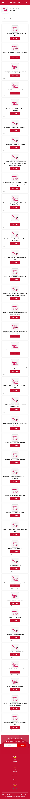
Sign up (22, 745)
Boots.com (15, 763)
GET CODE (15, 38)
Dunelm (15, 771)
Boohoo (15, 761)
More (4, 40)
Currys (15, 769)
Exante (15, 772)
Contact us (15, 779)
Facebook (14, 788)
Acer (15, 759)
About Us (15, 781)
